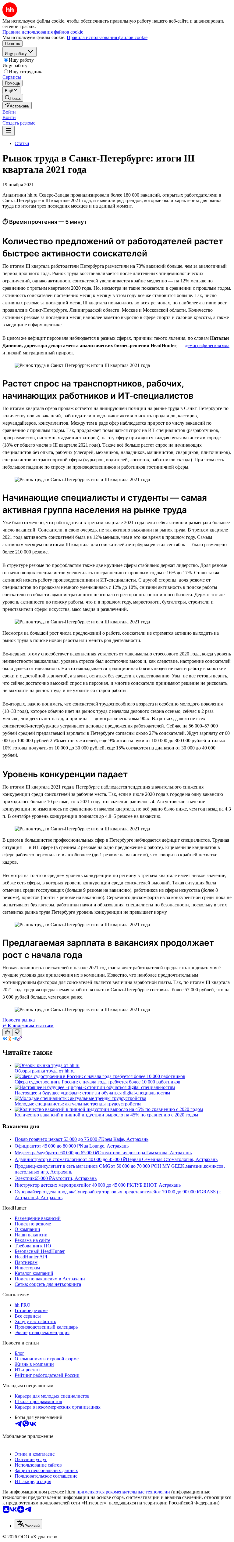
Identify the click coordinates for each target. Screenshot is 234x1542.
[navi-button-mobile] (8, 131)
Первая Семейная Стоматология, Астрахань (172, 1159)
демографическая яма (207, 345)
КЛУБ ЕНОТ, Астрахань (155, 1185)
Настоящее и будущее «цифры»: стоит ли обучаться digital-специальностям (92, 1092)
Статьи (22, 143)
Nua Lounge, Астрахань (104, 1145)
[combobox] (28, 1524)
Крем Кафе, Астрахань (124, 1139)
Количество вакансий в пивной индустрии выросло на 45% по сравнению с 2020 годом (106, 1114)
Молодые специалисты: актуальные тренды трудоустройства (78, 1103)
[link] (12, 98)
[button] (9, 111)
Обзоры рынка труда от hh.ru (45, 1070)
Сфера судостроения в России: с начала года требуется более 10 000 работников (97, 1081)
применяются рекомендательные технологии (123, 1491)
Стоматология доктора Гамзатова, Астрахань (145, 1152)
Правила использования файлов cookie (107, 37)
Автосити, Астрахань (74, 1178)
